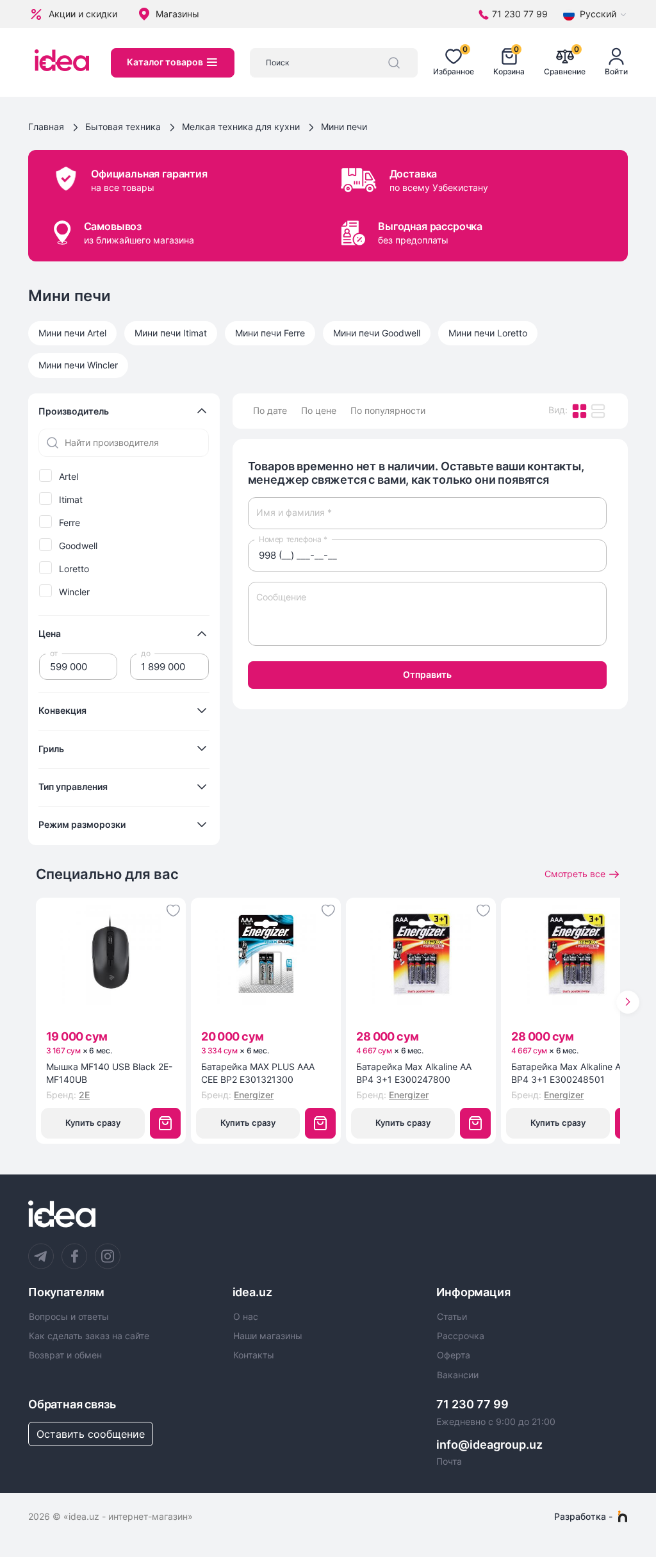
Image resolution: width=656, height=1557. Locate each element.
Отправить (427, 674)
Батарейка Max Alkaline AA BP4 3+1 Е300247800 (414, 1073)
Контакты (253, 1355)
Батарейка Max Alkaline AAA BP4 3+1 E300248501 (571, 1073)
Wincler (74, 592)
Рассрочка (460, 1336)
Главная (46, 126)
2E (84, 1094)
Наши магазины (267, 1336)
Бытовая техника (123, 126)
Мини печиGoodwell (376, 332)
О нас (245, 1317)
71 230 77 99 (472, 1404)
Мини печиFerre (270, 332)
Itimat (71, 500)
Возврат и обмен (65, 1355)
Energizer (254, 1094)
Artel (68, 477)
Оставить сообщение (91, 1434)
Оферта (453, 1355)
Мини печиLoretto (487, 332)
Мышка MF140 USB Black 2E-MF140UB (109, 1073)
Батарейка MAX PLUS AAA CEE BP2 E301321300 (258, 1073)
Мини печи (344, 126)
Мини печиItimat (171, 332)
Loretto (74, 569)
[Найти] (394, 63)
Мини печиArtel (72, 332)
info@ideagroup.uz (489, 1444)
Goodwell (78, 546)
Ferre (69, 523)
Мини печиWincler (78, 364)
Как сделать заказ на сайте (89, 1336)
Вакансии (458, 1375)
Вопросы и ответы (69, 1317)
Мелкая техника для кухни (241, 126)
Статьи (452, 1317)
